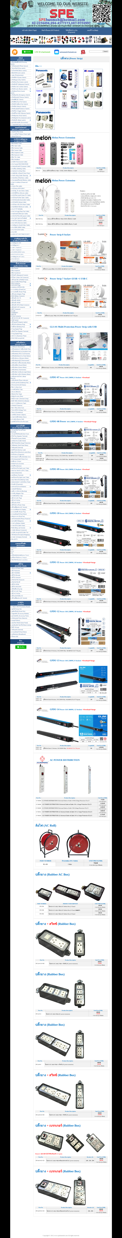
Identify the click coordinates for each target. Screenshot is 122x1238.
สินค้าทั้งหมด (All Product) (50, 30)
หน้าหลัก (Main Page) (29, 30)
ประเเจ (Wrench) (15, 391)
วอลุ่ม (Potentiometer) (17, 75)
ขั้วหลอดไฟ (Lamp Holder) (18, 438)
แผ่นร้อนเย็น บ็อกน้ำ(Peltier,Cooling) (21, 625)
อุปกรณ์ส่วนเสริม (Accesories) (19, 122)
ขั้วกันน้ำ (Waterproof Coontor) (19, 275)
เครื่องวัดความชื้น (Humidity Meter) (20, 363)
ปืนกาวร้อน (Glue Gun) (17, 408)
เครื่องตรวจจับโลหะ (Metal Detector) (18, 377)
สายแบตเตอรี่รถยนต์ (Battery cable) (21, 180)
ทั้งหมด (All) (14, 636)
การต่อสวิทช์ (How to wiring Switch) (21, 124)
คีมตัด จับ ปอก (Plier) (17, 396)
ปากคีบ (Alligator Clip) (17, 493)
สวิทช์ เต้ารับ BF (15, 582)
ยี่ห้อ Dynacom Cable (17, 155)
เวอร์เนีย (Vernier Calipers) (18, 414)
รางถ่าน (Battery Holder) (18, 523)
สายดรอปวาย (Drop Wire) (18, 171)
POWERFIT (14, 312)
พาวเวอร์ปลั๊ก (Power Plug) (18, 292)
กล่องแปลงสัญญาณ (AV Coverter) (20, 261)
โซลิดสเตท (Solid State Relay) (19, 445)
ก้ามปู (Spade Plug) (16, 329)
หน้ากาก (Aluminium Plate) (18, 336)
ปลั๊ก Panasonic (15, 570)
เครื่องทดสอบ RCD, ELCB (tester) (20, 353)
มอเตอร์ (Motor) (15, 620)
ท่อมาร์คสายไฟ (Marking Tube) (20, 479)
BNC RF (13, 314)
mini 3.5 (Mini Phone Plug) (18, 281)
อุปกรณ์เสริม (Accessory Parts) (20, 616)
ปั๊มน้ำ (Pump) (15, 627)
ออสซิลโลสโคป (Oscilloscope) (19, 421)
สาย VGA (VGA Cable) (17, 229)
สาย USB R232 (15, 259)
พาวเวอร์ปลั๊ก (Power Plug (18, 512)
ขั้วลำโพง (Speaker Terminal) (19, 436)
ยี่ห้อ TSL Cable (15, 157)
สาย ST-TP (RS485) (16, 209)
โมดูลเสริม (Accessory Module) (20, 613)
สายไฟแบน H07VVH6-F (18, 188)
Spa (12, 549)
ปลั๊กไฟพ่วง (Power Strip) (18, 505)
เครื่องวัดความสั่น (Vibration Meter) (20, 374)
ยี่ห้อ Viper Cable (16, 145)
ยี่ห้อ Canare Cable (16, 150)
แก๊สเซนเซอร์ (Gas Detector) (19, 618)
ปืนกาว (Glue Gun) (16, 387)
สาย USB (14, 232)
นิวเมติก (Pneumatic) (17, 484)
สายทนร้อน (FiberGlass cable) (19, 178)
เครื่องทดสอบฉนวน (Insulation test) (21, 351)
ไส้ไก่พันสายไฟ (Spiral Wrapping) (20, 534)
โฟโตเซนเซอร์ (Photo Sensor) (19, 66)
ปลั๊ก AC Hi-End (15, 500)
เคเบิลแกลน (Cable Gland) (18, 440)
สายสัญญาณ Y (15, 245)
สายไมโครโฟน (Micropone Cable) (20, 216)
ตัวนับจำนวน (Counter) (17, 463)
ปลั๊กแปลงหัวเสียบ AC (17, 596)
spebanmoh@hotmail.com (68, 52)
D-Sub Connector (16, 316)
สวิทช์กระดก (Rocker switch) (19, 89)
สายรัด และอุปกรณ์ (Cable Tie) (19, 532)
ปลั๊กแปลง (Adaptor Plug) (18, 294)
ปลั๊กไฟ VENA (15, 584)
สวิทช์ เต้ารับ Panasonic (17, 580)
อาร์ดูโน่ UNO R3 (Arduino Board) (20, 606)
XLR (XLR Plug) (15, 285)
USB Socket (14, 320)
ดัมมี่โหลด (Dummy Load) (18, 450)
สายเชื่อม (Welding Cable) (18, 168)
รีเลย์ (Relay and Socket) (18, 528)
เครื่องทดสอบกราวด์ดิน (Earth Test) (21, 349)
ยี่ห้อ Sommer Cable (16, 148)
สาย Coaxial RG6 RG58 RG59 (19, 164)
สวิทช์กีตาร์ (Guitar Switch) (18, 77)
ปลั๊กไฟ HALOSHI (16, 586)
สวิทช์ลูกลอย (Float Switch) (18, 115)
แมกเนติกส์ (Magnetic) (17, 521)
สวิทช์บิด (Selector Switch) (18, 106)
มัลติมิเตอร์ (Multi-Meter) (18, 347)
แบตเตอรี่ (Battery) (16, 489)
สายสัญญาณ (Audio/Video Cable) (20, 225)
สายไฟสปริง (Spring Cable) (18, 202)
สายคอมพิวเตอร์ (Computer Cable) (20, 166)
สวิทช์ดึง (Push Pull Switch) (19, 102)
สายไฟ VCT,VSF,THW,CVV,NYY (20, 234)
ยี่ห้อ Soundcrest (16, 273)
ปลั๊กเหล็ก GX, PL (16, 298)
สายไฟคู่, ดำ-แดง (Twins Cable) (20, 190)
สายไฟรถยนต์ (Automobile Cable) (20, 200)
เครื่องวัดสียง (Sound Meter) (18, 365)
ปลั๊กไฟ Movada (15, 575)
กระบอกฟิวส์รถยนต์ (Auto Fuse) (20, 434)
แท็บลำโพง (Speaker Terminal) (19, 331)
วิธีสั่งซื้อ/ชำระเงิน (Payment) (71, 31)
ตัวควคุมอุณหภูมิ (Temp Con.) (19, 459)
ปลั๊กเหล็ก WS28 (15, 300)
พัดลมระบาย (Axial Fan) (18, 516)
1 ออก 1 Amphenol (16, 247)
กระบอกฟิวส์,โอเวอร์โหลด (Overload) (18, 431)
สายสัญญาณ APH (16, 243)
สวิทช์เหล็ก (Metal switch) (18, 120)
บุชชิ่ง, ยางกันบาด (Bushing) (19, 491)
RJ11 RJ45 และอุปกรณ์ (17, 338)
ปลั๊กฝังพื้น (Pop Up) (16, 589)
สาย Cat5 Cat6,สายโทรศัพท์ (19, 218)
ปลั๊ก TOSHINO (15, 573)
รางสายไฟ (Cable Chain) (18, 525)
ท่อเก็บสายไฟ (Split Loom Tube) (20, 468)
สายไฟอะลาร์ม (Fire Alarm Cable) (20, 204)
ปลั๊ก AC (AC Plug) (16, 498)
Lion (12, 551)
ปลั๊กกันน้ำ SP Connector (18, 307)
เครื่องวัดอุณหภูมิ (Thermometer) (20, 360)
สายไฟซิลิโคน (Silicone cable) (19, 193)
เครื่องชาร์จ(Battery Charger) (19, 557)
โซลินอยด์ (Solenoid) (17, 447)
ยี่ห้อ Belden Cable (16, 143)
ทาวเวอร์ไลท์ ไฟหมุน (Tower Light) (20, 134)
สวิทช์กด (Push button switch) (19, 82)
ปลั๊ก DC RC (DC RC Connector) (20, 318)
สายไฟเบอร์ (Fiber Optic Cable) (20, 197)
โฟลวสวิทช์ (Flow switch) (18, 68)
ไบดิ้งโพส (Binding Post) (18, 326)
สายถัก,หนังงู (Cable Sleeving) (19, 175)
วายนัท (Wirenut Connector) (19, 530)
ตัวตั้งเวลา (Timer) (16, 461)
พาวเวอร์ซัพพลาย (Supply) (18, 509)
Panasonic (14, 547)
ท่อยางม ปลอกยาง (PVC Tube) (19, 470)
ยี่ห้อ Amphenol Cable (17, 152)
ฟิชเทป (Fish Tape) (16, 394)
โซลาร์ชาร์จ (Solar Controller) (19, 559)
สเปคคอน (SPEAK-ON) (17, 287)
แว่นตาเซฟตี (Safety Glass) (18, 417)
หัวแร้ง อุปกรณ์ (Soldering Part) (19, 382)
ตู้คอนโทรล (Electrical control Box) (21, 452)
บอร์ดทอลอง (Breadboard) (18, 634)
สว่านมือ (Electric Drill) (17, 419)
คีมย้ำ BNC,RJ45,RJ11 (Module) (20, 401)
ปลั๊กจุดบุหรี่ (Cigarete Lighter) (19, 322)
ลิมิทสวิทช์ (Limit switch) (18, 73)
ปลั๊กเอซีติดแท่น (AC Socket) (19, 507)
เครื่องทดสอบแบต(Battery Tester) (20, 555)
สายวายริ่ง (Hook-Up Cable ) (19, 223)
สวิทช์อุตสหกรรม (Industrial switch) (21, 118)
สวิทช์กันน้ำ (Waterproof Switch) (20, 84)
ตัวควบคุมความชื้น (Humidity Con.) (21, 457)
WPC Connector (15, 309)
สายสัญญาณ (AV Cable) (17, 256)
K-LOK (13, 311)
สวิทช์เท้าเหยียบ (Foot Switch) (19, 104)
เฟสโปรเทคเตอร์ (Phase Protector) (20, 518)
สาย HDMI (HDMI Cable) (18, 227)
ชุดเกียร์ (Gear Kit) (16, 609)
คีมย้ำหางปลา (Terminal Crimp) (19, 398)
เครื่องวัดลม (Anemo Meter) (18, 367)
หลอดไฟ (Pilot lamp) (17, 132)
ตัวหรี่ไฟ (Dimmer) (16, 466)
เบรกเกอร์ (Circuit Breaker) (18, 486)
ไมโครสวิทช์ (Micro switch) (18, 70)
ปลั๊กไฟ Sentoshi (16, 577)
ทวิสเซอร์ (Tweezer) (16, 405)
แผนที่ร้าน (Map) (92, 30)
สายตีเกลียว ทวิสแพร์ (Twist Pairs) (20, 173)
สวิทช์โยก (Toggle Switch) (18, 111)
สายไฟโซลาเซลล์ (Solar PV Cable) (21, 195)
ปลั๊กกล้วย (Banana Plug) (18, 324)
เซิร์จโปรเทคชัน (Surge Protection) (20, 443)
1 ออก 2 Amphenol (16, 249)
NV (12, 553)
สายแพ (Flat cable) (16, 186)
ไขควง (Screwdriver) (17, 412)
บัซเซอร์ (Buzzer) (16, 136)
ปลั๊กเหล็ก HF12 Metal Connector (20, 305)
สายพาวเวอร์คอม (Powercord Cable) (18, 183)
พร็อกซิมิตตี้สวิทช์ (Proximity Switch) (18, 63)
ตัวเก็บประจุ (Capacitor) (17, 454)
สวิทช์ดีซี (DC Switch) (17, 99)
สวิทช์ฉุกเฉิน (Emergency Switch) (20, 95)
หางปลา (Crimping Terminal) (19, 537)
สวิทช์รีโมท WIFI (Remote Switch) (20, 113)
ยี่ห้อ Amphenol (15, 270)
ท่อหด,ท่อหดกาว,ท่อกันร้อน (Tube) (20, 482)
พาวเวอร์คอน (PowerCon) (18, 289)
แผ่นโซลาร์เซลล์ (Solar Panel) (19, 622)
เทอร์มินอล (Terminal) (17, 475)
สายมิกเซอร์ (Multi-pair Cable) (19, 213)
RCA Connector (15, 283)
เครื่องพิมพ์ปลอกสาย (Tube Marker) (21, 356)
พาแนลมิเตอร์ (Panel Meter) (19, 514)
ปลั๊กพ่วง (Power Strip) (17, 568)
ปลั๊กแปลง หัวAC (15, 502)
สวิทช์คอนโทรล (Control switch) (17, 92)
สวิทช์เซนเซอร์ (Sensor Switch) (20, 97)
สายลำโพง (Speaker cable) (18, 220)
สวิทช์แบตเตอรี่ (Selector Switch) (20, 108)
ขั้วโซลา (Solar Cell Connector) (19, 277)
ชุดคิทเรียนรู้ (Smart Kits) (18, 611)
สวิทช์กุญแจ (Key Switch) (18, 80)
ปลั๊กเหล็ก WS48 (15, 302)
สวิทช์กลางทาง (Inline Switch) (19, 86)
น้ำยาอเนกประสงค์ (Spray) (18, 385)
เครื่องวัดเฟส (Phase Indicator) (19, 380)
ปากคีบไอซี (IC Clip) (16, 389)
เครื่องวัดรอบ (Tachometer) (18, 369)
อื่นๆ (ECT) (14, 539)
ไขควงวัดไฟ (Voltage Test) (18, 410)
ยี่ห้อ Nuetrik (14, 268)
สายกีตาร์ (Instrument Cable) (19, 162)
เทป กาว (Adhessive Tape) (18, 403)
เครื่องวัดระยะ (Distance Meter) (19, 358)
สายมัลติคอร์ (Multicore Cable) (19, 207)
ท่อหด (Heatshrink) (16, 473)
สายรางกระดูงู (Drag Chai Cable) (20, 211)
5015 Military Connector (18, 296)
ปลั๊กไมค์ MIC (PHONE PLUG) (19, 279)
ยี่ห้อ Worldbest (15, 159)
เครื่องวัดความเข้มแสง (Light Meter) (21, 372)
